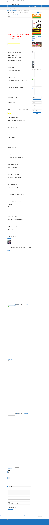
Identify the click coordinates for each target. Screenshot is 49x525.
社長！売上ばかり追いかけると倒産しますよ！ (36, 69)
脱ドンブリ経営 (17, 304)
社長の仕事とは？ (35, 107)
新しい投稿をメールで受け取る (12, 507)
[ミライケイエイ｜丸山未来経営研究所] (15, 3)
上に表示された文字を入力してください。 (13, 503)
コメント (9, 489)
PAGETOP (40, 516)
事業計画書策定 (16, 14)
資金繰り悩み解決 (35, 110)
